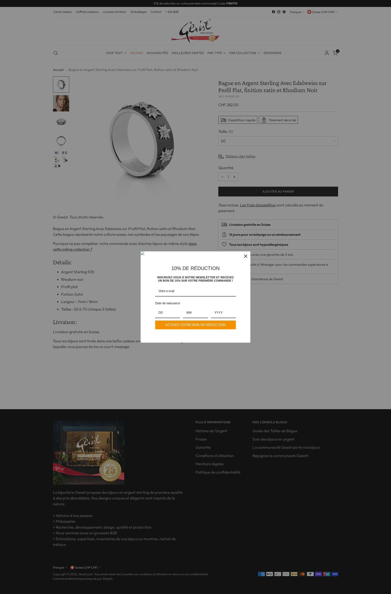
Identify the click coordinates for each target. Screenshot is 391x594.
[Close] (245, 256)
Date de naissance (167, 303)
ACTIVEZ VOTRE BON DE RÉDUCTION (195, 325)
